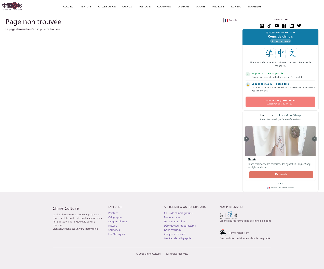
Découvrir (244, 174)
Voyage (200, 6)
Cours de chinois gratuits (178, 213)
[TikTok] (269, 26)
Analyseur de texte (174, 234)
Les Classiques (116, 234)
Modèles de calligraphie (177, 238)
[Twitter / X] (299, 26)
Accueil (68, 6)
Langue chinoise (117, 221)
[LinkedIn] (291, 26)
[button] (230, 20)
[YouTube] (277, 26)
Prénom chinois (173, 217)
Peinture (85, 6)
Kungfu (236, 6)
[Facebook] (284, 26)
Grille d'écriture (173, 229)
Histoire (145, 6)
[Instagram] (262, 26)
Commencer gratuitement (280, 102)
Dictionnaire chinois (175, 221)
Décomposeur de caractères (180, 225)
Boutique (254, 6)
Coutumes (164, 6)
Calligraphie (107, 6)
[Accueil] (13, 6)
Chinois (127, 6)
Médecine (218, 6)
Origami (183, 6)
